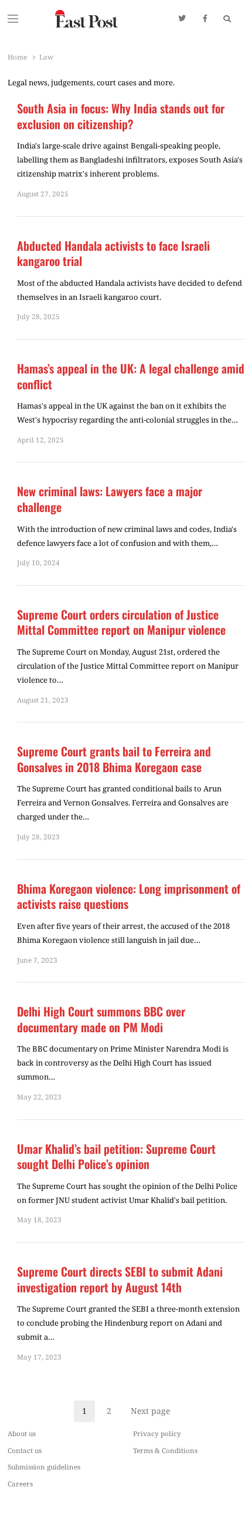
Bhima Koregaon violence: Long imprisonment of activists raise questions (128, 896)
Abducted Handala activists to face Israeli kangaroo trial (113, 253)
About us (22, 1433)
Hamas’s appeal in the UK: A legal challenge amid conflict (130, 376)
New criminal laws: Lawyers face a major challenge (109, 498)
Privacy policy (157, 1433)
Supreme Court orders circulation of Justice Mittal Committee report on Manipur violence (121, 622)
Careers (20, 1483)
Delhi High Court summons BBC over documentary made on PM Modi (101, 1019)
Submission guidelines (44, 1466)
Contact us (25, 1450)
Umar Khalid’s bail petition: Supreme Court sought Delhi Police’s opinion (116, 1156)
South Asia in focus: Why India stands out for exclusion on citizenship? (120, 116)
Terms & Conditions (165, 1450)
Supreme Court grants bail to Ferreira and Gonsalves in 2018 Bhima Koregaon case (114, 759)
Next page (150, 1410)
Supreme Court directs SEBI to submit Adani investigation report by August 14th (120, 1279)
